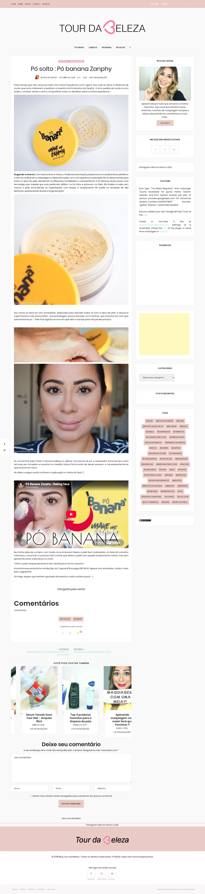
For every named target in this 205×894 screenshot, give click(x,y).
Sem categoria (76, 61)
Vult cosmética (151, 502)
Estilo (154, 448)
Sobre (20, 4)
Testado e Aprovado (152, 497)
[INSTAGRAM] (102, 873)
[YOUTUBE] (112, 873)
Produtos (181, 475)
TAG (181, 491)
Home (13, 4)
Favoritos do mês (158, 453)
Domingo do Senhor (176, 443)
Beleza (184, 426)
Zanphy (78, 619)
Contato (36, 4)
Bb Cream (172, 426)
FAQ (165, 228)
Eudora (164, 448)
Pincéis (182, 470)
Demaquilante (177, 437)
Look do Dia (166, 459)
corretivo (179, 432)
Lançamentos (150, 459)
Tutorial (170, 497)
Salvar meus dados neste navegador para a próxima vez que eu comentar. (72, 795)
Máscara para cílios (167, 464)
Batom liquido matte (153, 426)
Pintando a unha (153, 475)
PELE (173, 470)
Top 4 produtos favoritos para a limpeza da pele (71, 718)
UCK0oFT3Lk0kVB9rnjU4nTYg (154, 224)
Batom (181, 421)
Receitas (120, 47)
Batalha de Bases (165, 421)
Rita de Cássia (50, 77)
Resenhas (107, 47)
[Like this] (78, 633)
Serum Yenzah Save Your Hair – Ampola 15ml (29, 718)
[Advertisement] (164, 334)
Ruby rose (153, 491)
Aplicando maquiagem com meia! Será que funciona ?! (112, 719)
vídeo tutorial (180, 502)
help (145, 214)
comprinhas (164, 432)
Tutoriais (79, 47)
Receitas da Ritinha (153, 486)
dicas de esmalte (154, 443)
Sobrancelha (168, 491)
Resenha (170, 486)
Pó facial (64, 61)
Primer (169, 475)
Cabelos (93, 47)
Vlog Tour (183, 497)
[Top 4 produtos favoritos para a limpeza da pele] (71, 690)
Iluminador (176, 453)
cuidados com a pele (156, 437)
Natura (185, 464)
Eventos (176, 448)
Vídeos (28, 4)
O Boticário (150, 470)
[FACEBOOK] (91, 873)
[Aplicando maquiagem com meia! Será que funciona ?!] (112, 690)
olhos (163, 470)
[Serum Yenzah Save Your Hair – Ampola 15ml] (29, 690)
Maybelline (148, 464)
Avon (150, 421)
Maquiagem (182, 459)
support (163, 231)
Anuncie (46, 4)
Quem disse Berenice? (159, 480)
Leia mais (165, 123)
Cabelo (150, 432)
